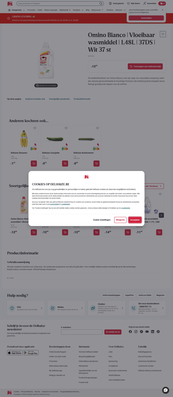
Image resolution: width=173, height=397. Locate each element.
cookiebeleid (65, 204)
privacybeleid (54, 204)
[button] (165, 390)
